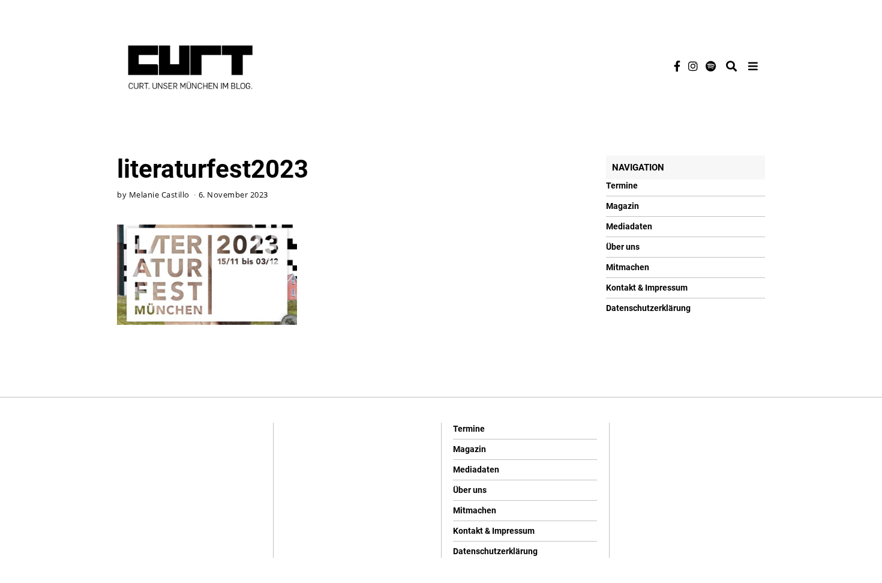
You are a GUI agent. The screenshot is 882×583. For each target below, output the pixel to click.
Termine (622, 185)
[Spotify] (711, 66)
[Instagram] (693, 66)
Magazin (622, 206)
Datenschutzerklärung (648, 308)
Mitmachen (627, 267)
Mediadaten (629, 226)
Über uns (623, 247)
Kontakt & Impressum (647, 287)
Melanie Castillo (159, 195)
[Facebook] (677, 66)
